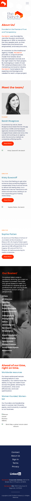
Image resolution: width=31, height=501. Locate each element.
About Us (15, 456)
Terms (15, 463)
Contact (16, 452)
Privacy (15, 467)
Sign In (15, 459)
